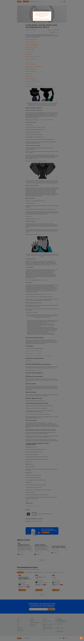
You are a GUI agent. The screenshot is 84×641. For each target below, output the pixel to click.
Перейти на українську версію (42, 19)
